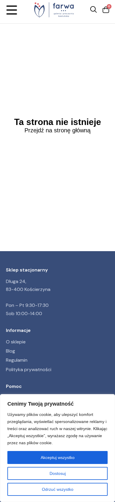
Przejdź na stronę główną (57, 130)
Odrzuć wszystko (57, 489)
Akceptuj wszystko (58, 457)
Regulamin (16, 360)
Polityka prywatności (28, 369)
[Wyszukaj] (93, 10)
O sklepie (16, 342)
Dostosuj (58, 473)
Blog (10, 351)
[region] (57, 448)
